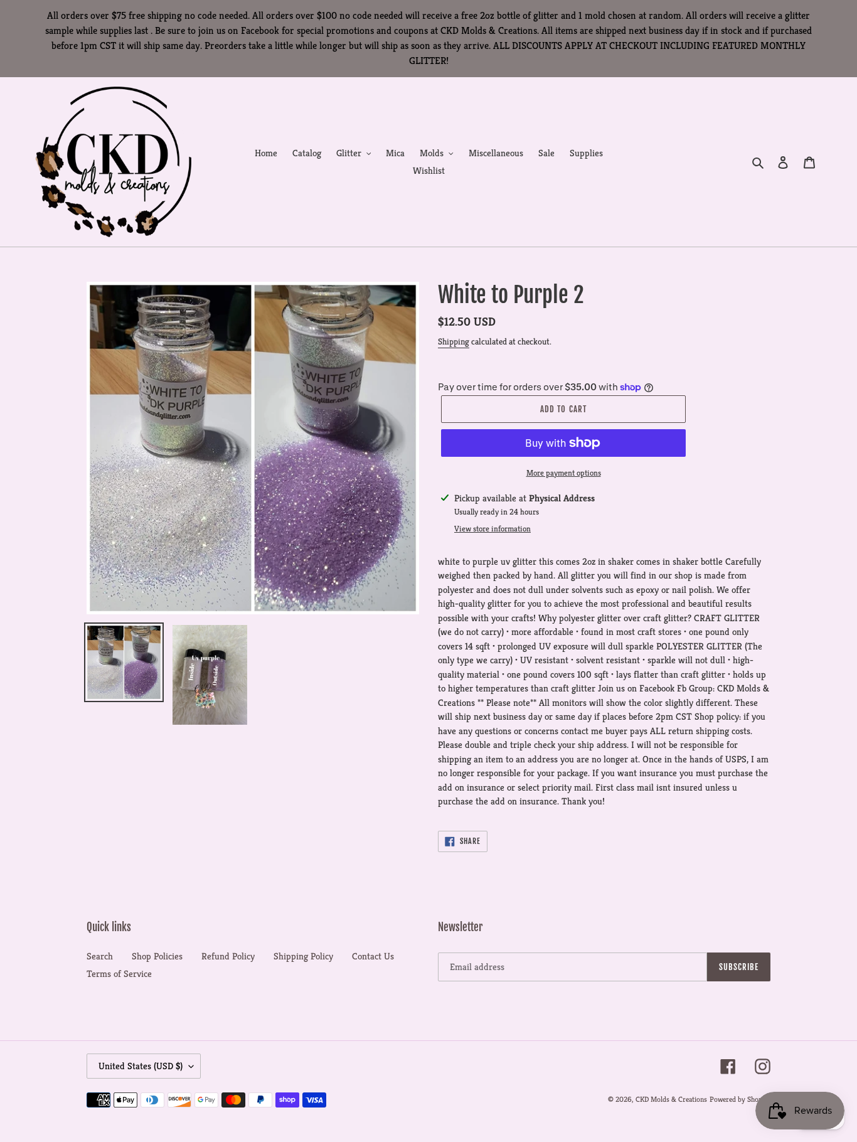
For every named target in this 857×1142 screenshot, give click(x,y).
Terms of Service (119, 973)
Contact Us (373, 956)
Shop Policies (157, 956)
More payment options (563, 472)
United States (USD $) (140, 1066)
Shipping (453, 341)
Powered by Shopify (740, 1099)
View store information (492, 528)
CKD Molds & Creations (671, 1099)
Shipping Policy (303, 956)
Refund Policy (228, 956)
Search (100, 956)
